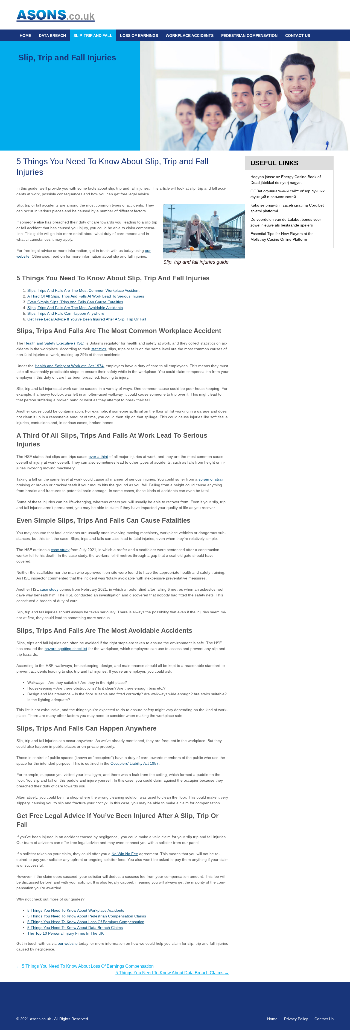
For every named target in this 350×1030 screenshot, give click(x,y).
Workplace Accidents (190, 35)
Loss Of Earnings (139, 35)
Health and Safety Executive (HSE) (54, 343)
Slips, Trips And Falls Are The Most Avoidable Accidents (75, 307)
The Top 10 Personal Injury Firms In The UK (65, 933)
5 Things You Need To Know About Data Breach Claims (75, 927)
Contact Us (297, 35)
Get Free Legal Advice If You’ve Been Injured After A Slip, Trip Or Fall (86, 319)
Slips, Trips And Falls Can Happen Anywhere (65, 313)
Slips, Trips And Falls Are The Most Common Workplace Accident (83, 290)
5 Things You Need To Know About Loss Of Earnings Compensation (85, 922)
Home (25, 35)
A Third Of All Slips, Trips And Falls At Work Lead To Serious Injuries (85, 296)
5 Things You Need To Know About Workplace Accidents (75, 910)
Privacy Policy (296, 1019)
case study (49, 589)
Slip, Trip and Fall (93, 35)
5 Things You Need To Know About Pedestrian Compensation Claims (86, 916)
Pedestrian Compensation (249, 35)
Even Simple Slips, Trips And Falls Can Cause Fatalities (75, 302)
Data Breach (52, 35)
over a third (98, 456)
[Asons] (55, 14)
